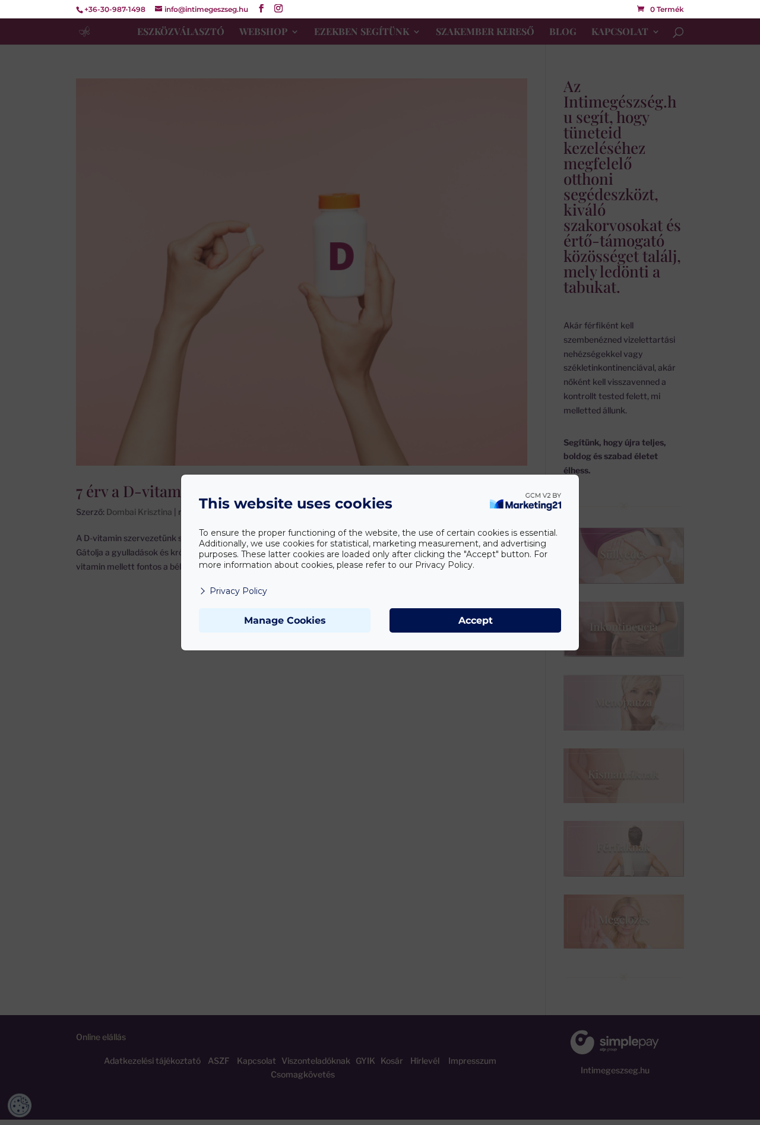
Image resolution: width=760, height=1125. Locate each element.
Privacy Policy (238, 591)
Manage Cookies (285, 620)
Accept (475, 620)
